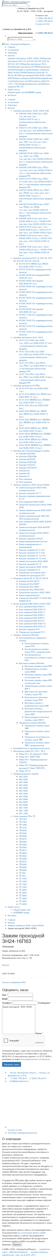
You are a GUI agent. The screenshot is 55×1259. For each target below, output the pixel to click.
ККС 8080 (23, 804)
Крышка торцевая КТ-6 (29, 569)
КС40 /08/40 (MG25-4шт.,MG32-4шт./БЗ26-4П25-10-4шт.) (33, 441)
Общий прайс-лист (16, 92)
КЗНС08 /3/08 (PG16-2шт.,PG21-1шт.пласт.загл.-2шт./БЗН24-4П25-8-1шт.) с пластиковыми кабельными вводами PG (36, 171)
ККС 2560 (23, 782)
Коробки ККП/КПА (27, 459)
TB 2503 (23, 830)
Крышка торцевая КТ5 (29, 629)
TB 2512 (23, 838)
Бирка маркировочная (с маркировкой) (30, 545)
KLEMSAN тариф (33, 92)
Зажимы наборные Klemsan (25, 78)
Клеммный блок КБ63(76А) (31, 589)
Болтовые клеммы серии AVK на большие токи (38, 681)
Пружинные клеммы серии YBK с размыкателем (37, 744)
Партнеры (12, 52)
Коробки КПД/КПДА (28, 456)
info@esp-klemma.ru (18, 1081)
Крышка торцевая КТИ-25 (31, 538)
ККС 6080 (23, 799)
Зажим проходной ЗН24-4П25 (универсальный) (33, 489)
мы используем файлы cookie (32, 1232)
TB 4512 (23, 861)
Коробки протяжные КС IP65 (25, 66)
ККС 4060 (23, 787)
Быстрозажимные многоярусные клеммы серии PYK (38, 657)
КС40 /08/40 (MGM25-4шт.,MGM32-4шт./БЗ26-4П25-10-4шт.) (35, 446)
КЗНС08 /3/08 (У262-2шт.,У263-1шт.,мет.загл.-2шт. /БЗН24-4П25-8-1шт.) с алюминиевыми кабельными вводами (33, 119)
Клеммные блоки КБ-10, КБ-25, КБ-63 (30, 578)
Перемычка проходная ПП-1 (32, 575)
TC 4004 (23, 904)
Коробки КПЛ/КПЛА (28, 467)
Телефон (7, 1002)
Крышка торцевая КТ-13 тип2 (32, 558)
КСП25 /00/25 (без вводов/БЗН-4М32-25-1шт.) (31, 282)
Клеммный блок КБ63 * (29, 586)
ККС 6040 (23, 793)
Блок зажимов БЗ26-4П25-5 (31, 606)
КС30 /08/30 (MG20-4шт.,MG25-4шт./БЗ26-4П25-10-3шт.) (33, 429)
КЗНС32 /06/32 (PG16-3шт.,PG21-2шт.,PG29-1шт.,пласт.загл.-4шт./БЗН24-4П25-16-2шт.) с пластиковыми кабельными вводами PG (36, 196)
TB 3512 (23, 850)
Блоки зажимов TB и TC (24, 816)
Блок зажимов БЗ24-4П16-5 (31, 620)
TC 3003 (23, 895)
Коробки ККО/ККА (27, 453)
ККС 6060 (23, 796)
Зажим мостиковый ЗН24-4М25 (33, 561)
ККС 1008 (23, 810)
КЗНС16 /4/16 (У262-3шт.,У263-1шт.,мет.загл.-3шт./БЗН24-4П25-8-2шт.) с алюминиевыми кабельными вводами (36, 132)
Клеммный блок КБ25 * (29, 583)
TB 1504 (23, 821)
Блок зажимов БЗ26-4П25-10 (32, 609)
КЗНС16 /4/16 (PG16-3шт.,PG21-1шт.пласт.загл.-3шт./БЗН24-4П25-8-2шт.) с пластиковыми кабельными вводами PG (36, 183)
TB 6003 (23, 864)
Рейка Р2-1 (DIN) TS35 (29, 756)
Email (4, 998)
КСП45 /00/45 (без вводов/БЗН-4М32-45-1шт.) (31, 310)
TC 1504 (23, 887)
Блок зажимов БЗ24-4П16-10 (32, 626)
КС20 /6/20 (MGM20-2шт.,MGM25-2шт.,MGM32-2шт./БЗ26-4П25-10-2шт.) (35, 422)
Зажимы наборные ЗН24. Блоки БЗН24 (31, 484)
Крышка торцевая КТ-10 (30, 564)
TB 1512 (23, 827)
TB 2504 (23, 833)
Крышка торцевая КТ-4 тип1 (32, 549)
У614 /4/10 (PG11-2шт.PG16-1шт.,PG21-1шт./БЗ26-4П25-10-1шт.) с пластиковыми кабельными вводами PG (36, 367)
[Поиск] (29, 5)
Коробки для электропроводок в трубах (29, 68)
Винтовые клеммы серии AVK (38, 666)
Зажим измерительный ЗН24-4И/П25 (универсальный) (34, 517)
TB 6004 (23, 867)
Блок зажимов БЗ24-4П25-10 (32, 623)
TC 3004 (23, 898)
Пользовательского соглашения (35, 1059)
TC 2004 (23, 892)
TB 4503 (23, 853)
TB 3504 (23, 844)
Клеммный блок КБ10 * (29, 581)
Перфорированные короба (31, 83)
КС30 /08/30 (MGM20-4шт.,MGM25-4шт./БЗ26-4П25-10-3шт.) (35, 435)
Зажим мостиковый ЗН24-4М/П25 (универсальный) (34, 528)
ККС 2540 (23, 779)
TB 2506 (23, 836)
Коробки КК (24, 470)
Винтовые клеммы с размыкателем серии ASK (37, 704)
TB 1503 (23, 819)
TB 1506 (23, 824)
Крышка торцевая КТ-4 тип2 (32, 552)
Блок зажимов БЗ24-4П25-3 (31, 615)
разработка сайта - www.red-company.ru (26, 1250)
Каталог (11, 55)
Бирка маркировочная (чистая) (33, 541)
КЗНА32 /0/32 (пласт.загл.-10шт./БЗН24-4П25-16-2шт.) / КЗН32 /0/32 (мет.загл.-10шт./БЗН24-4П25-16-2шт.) (35, 239)
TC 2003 (23, 889)
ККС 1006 (23, 807)
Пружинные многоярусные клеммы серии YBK (37, 738)
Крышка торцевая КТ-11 (30, 493)
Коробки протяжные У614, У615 (28, 337)
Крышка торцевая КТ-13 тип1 (32, 555)
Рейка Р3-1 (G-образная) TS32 (33, 753)
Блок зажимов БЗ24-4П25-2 (31, 612)
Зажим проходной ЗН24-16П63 (33, 566)
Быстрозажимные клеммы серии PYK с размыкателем (37, 650)
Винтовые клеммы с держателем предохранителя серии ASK (38, 711)
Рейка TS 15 (24, 770)
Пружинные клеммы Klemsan (32, 722)
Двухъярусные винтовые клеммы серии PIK (36, 693)
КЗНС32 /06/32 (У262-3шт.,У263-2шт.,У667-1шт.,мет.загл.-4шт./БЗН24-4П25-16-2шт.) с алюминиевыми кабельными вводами (34, 145)
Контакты (12, 95)
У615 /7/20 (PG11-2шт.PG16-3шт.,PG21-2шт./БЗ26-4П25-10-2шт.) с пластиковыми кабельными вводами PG (36, 378)
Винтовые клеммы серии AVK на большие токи (38, 676)
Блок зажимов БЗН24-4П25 (31, 501)
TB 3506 (23, 847)
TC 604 (22, 875)
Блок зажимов (25, 479)
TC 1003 (23, 878)
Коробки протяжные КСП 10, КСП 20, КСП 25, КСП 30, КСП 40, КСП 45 (29, 61)
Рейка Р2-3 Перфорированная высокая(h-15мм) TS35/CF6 (33, 766)
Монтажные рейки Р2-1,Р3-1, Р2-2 (29, 751)
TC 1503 (23, 884)
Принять (17, 1244)
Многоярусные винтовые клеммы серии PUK (36, 698)
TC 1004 (23, 881)
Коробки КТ (24, 476)
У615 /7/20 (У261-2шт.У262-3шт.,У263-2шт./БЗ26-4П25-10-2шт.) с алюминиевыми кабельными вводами (35, 355)
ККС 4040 (23, 785)
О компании (13, 49)
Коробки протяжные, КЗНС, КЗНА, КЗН (25, 58)
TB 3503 (23, 841)
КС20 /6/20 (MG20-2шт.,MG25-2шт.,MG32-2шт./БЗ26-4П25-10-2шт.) (33, 414)
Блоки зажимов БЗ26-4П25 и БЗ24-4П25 (31, 603)
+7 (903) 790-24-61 (44, 21)
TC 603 (22, 872)
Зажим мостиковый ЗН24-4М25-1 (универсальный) (34, 534)
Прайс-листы (14, 89)
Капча (39, 1033)
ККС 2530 (23, 776)
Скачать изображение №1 (14, 982)
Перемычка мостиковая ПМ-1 (32, 572)
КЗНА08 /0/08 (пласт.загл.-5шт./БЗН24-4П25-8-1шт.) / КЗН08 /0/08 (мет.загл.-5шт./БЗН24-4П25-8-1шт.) (35, 221)
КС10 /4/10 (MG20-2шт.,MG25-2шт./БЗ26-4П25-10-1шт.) (35, 395)
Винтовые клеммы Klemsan (31, 663)
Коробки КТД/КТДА (27, 462)
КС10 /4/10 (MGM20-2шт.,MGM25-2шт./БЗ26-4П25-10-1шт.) (35, 401)
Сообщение (44, 1002)
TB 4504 (23, 855)
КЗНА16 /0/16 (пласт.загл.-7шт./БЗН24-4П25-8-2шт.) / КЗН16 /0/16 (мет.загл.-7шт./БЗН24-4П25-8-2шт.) (35, 229)
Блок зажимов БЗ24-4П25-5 (31, 617)
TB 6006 (23, 870)
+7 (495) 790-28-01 (44, 18)
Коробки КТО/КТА (27, 464)
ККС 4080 (23, 790)
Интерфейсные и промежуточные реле (31, 748)
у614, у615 (31, 1254)
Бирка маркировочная (29, 595)
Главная (11, 46)
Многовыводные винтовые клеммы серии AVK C (37, 718)
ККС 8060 (23, 802)
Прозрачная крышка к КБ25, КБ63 (34, 592)
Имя (4, 994)
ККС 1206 (23, 813)
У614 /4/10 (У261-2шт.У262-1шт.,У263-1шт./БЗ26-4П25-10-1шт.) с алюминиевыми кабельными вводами (35, 344)
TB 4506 (23, 858)
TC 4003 (23, 901)
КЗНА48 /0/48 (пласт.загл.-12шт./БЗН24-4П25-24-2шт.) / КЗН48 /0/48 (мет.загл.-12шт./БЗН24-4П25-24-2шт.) (35, 251)
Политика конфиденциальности (22, 1132)
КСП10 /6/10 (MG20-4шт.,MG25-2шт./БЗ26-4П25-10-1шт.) (34, 265)
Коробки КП (24, 473)
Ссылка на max (42, 23)
